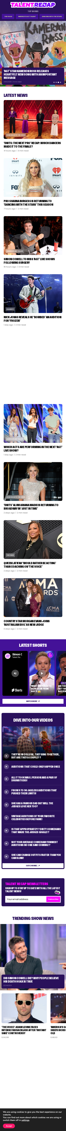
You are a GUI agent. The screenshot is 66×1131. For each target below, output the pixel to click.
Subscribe (53, 899)
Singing (7, 1095)
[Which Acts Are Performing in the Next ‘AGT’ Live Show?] (33, 423)
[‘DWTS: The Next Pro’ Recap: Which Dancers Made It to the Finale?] (33, 119)
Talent (7, 1091)
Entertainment (11, 1099)
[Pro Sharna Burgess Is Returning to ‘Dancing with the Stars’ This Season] (33, 177)
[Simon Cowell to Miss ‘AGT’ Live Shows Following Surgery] (33, 235)
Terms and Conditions (51, 1103)
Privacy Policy (55, 1099)
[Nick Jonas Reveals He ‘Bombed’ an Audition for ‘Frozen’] (33, 293)
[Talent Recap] (33, 5)
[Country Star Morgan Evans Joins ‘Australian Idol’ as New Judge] (33, 597)
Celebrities (9, 1103)
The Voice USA (9, 1019)
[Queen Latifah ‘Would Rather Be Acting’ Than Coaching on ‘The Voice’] (33, 539)
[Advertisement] (33, 365)
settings (25, 1120)
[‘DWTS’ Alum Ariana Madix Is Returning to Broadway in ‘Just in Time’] (33, 481)
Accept (9, 1126)
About (59, 1091)
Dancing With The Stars (52, 16)
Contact (58, 1095)
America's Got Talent (27, 16)
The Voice (8, 16)
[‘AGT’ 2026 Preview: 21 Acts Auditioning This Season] (33, 54)
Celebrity (10, 309)
